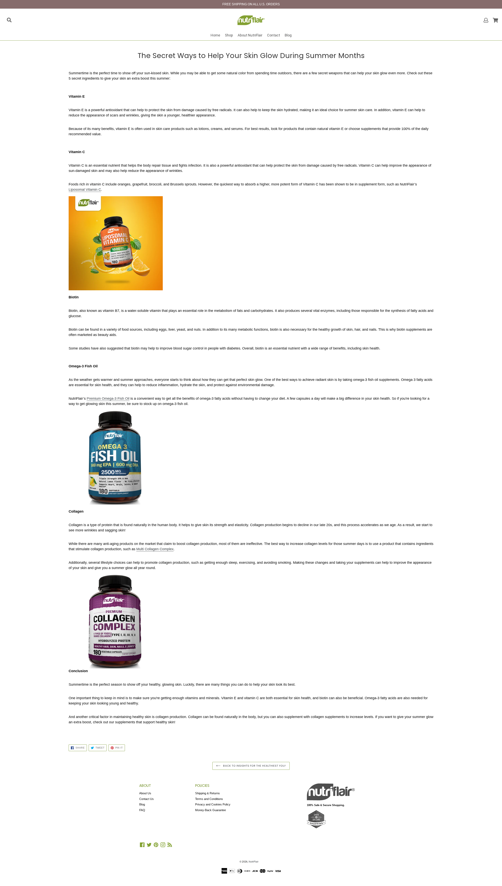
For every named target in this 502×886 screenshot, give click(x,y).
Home (215, 35)
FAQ (142, 810)
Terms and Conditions (209, 799)
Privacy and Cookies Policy (212, 804)
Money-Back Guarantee (210, 810)
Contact (273, 35)
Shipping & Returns (207, 793)
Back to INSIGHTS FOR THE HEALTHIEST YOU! (254, 766)
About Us (145, 793)
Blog (288, 35)
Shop (229, 35)
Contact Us (146, 799)
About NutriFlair (250, 35)
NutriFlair (253, 861)
